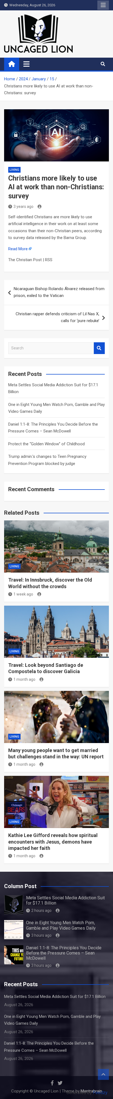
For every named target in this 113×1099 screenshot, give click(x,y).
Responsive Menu (103, 5)
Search (99, 348)
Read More (18, 248)
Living (14, 170)
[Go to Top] (103, 1074)
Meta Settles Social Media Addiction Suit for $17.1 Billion (55, 996)
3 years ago (23, 206)
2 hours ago (41, 910)
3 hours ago (41, 935)
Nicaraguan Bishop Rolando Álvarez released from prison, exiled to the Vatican (59, 292)
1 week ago (23, 594)
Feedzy (100, 1092)
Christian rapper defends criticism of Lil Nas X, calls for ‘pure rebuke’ (57, 317)
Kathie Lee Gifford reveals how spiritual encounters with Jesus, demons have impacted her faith (53, 841)
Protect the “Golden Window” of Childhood (46, 443)
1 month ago (24, 679)
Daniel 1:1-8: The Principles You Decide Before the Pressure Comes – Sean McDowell (63, 953)
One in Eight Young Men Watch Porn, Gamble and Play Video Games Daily (61, 925)
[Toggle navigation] (26, 64)
